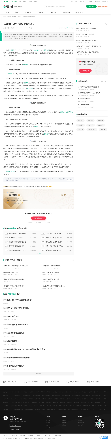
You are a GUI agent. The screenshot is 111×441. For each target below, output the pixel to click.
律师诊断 (64, 422)
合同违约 (90, 125)
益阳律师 (86, 399)
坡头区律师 (48, 402)
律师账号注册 (81, 422)
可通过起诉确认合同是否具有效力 (53, 237)
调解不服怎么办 (13, 316)
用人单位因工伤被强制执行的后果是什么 (15, 266)
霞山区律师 (41, 402)
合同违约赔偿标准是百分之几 (75, 409)
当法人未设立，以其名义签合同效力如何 (88, 46)
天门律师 (31, 399)
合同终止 (100, 120)
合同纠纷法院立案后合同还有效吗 (16, 233)
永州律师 (98, 399)
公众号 (98, 1)
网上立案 (49, 406)
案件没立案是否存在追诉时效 (18, 308)
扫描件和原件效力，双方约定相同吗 (87, 52)
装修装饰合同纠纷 (29, 409)
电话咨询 (64, 425)
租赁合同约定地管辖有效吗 (15, 242)
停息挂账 (94, 406)
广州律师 (25, 392)
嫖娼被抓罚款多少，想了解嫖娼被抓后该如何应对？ (27, 349)
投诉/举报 (69, 179)
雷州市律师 (83, 402)
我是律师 (48, 425)
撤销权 (36, 126)
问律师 (30, 1)
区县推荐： (6, 402)
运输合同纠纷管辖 (62, 409)
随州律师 (13, 399)
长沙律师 (90, 392)
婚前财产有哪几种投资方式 (50, 279)
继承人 (62, 112)
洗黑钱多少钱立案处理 (15, 333)
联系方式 (30, 435)
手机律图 (90, 1)
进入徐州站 (14, 1)
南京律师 (78, 392)
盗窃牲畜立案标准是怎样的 (17, 325)
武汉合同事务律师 (96, 395)
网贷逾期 (100, 406)
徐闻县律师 (69, 402)
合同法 (10, 74)
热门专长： (6, 395)
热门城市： (6, 392)
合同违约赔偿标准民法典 (17, 409)
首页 (20, 1)
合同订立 (90, 120)
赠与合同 (46, 50)
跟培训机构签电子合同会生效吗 (86, 28)
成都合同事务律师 (56, 395)
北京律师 (13, 392)
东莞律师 (96, 392)
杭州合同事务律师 (76, 395)
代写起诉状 (42, 406)
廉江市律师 (76, 402)
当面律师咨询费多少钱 (16, 406)
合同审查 (100, 125)
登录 (72, 1)
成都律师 (37, 392)
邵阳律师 (62, 399)
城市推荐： (6, 399)
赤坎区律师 (34, 402)
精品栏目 (78, 12)
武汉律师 (61, 392)
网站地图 (22, 435)
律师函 (25, 406)
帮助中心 (39, 435)
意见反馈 (48, 427)
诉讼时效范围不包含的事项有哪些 (13, 279)
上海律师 (19, 392)
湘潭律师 (50, 399)
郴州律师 (92, 399)
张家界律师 (80, 399)
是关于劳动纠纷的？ (84, 104)
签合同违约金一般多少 (88, 409)
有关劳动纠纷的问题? (84, 98)
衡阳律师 (56, 399)
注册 (76, 1)
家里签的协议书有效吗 (14, 237)
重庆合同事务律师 (66, 395)
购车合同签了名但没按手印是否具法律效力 (53, 246)
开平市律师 (14, 402)
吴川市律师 (90, 402)
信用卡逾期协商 (86, 406)
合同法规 (80, 129)
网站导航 (104, 1)
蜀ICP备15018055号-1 (30, 438)
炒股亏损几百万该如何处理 (50, 272)
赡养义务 (37, 50)
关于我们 (5, 435)
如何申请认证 (81, 425)
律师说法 (53, 12)
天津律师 (84, 392)
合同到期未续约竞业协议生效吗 (16, 250)
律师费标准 (66, 12)
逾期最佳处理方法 (63, 406)
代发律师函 (36, 406)
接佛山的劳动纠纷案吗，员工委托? (89, 93)
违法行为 (46, 134)
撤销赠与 (25, 65)
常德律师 (73, 399)
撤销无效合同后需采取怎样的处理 (53, 242)
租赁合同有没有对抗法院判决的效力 (87, 40)
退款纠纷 (103, 129)
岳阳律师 (68, 399)
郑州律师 (72, 392)
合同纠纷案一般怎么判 (40, 409)
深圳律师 (31, 392)
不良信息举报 (57, 435)
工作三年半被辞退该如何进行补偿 (88, 87)
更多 (106, 24)
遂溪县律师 (62, 402)
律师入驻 (82, 1)
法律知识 (41, 12)
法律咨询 (28, 12)
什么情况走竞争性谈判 (15, 366)
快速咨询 (86, 71)
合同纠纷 (80, 125)
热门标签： (6, 406)
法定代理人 (69, 112)
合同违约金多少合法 (51, 409)
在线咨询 (64, 195)
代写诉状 (55, 406)
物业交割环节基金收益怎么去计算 (13, 286)
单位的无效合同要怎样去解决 (85, 34)
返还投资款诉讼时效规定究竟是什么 (53, 286)
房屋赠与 (12, 50)
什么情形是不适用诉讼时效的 (51, 266)
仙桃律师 (19, 399)
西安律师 (55, 392)
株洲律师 (44, 399)
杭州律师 (49, 392)
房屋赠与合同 (10, 171)
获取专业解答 (38, 218)
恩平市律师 (28, 402)
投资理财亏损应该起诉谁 (11, 272)
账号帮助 (48, 420)
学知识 (35, 1)
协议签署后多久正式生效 (51, 233)
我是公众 (48, 422)
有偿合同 (30, 88)
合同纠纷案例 (91, 129)
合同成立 (25, 83)
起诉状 (30, 406)
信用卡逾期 (71, 406)
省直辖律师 (37, 399)
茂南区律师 (97, 402)
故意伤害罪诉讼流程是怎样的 (18, 358)
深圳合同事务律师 (46, 395)
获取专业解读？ (70, 28)
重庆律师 (43, 392)
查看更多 (103, 81)
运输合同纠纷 (98, 409)
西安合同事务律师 (86, 395)
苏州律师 (67, 392)
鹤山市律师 (21, 402)
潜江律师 (25, 399)
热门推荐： (6, 409)
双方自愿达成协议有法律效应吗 (53, 250)
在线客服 (13, 425)
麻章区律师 (55, 402)
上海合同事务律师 (26, 395)
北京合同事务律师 (15, 395)
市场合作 (14, 435)
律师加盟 (80, 420)
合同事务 (14, 16)
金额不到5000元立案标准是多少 (19, 300)
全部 (72, 260)
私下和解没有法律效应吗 (14, 246)
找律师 (24, 1)
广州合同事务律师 (36, 395)
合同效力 (19, 16)
